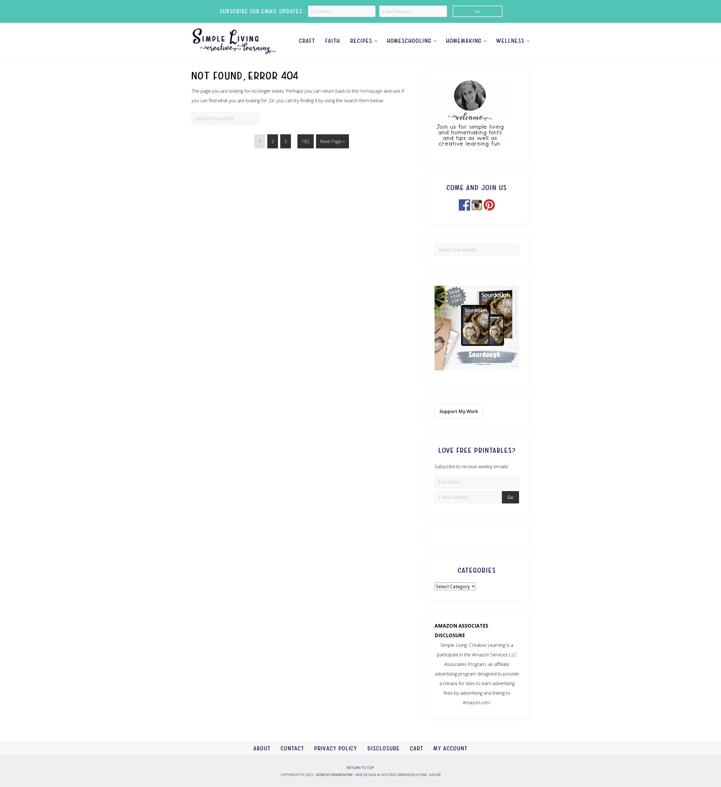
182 (306, 141)
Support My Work (458, 411)
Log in (434, 774)
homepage (371, 91)
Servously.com (411, 774)
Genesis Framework (334, 774)
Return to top (360, 767)
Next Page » (332, 143)
